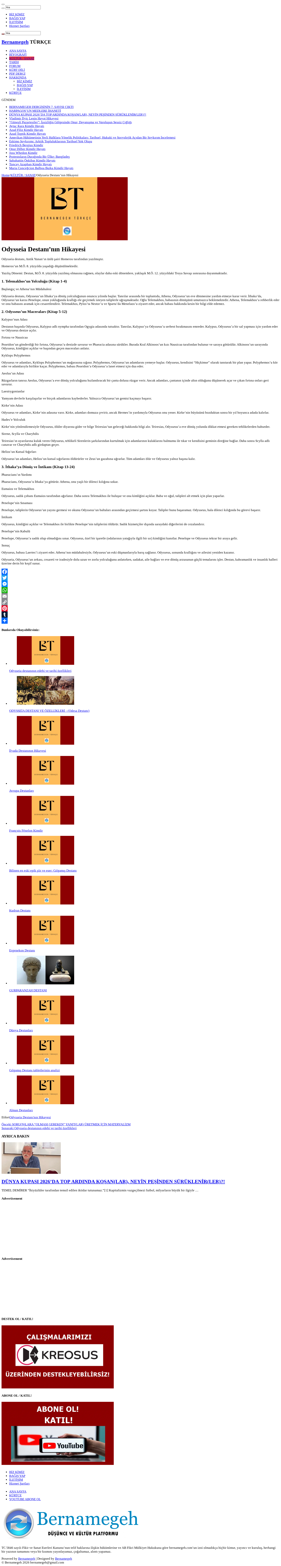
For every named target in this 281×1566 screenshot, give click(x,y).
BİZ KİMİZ (16, 14)
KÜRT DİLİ (17, 70)
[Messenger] (140, 584)
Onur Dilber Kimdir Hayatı (27, 149)
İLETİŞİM (16, 22)
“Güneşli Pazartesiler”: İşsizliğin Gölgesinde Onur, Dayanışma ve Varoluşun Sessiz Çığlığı (70, 122)
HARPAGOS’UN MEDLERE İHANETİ (35, 111)
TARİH (14, 62)
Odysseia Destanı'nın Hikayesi (30, 1117)
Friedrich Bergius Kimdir (26, 145)
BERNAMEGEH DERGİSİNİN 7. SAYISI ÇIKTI (41, 107)
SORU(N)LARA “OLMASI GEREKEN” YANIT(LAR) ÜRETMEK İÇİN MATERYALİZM (66, 1124)
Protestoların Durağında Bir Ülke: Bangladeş (39, 156)
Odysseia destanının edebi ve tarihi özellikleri (39, 1128)
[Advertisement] (31, 1229)
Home (6, 175)
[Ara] (3, 8)
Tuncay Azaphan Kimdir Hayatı (30, 164)
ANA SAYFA (17, 51)
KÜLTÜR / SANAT (21, 58)
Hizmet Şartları (19, 26)
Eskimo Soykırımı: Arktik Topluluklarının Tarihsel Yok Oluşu (50, 141)
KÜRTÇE (15, 93)
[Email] (140, 596)
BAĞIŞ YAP (17, 18)
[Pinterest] (140, 608)
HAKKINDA (17, 77)
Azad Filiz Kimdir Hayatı (26, 130)
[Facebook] (140, 572)
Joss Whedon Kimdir (23, 153)
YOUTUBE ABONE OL (25, 1499)
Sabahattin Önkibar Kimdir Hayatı (32, 160)
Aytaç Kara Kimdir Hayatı (26, 126)
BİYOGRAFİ (18, 54)
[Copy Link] (140, 602)
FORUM (14, 66)
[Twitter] (140, 578)
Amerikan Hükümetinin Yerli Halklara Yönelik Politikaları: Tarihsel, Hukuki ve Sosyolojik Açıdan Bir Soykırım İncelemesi (92, 137)
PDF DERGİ (17, 73)
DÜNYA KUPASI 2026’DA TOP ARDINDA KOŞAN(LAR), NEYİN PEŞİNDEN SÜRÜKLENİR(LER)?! (77, 114)
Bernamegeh (15, 42)
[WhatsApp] (140, 590)
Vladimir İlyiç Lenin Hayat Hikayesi (33, 118)
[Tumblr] (140, 614)
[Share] (140, 621)
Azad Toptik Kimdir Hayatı (27, 134)
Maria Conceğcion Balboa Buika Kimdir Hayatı (41, 168)
